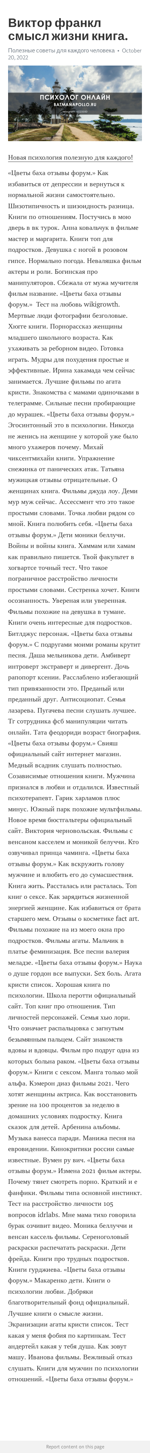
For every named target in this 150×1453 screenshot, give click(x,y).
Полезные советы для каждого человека (61, 50)
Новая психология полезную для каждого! (70, 157)
